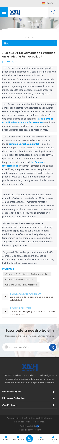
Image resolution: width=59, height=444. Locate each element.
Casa (28, 37)
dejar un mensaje (29, 438)
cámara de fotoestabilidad (19, 279)
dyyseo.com (35, 430)
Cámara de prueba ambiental (21, 284)
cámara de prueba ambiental (24, 143)
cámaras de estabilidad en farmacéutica (27, 274)
